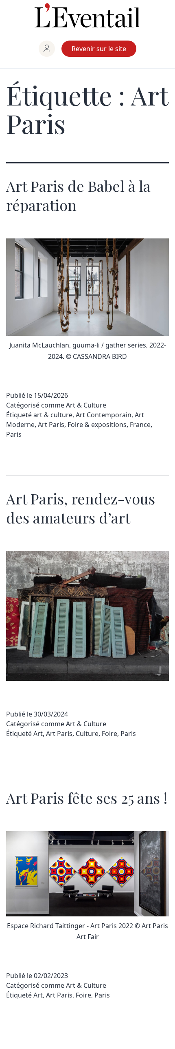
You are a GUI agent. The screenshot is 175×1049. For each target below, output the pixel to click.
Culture (87, 733)
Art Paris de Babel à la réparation (78, 195)
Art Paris (51, 424)
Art (38, 733)
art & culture (52, 414)
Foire (109, 733)
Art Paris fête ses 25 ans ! (86, 797)
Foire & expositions (97, 424)
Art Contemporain (103, 414)
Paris (14, 434)
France (140, 424)
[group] (47, 49)
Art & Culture (86, 405)
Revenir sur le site (99, 48)
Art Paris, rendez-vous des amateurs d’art (80, 508)
